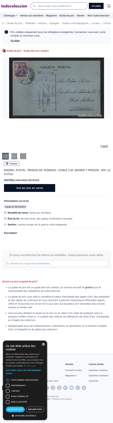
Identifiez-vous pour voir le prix (21, 179)
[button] (25, 372)
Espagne (54, 23)
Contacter (93, 380)
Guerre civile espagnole (75, 23)
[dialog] (25, 380)
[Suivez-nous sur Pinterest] (65, 388)
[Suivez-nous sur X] (59, 388)
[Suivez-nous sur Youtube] (71, 388)
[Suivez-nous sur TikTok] (77, 388)
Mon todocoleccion (98, 15)
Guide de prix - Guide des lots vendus (27, 50)
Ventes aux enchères (32, 15)
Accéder (15, 40)
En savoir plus (30, 365)
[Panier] (109, 6)
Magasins (51, 15)
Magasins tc (71, 375)
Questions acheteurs (98, 375)
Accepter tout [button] (15, 409)
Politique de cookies (62, 399)
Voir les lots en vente (29, 188)
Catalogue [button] (10, 15)
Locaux (96, 23)
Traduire (13, 163)
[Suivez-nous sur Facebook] (53, 388)
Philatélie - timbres (35, 23)
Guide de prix (66, 15)
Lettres (107, 23)
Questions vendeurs (98, 370)
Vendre (81, 15)
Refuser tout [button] (35, 409)
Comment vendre (73, 370)
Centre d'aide (96, 364)
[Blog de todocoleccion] (84, 388)
